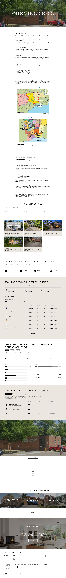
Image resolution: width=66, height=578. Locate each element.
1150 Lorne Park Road (12, 308)
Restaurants (10, 301)
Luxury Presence (25, 573)
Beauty (23, 301)
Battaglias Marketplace (12, 307)
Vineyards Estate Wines (12, 311)
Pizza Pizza (10, 319)
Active (19, 301)
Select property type (7, 211)
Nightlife (27, 301)
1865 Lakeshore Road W (12, 312)
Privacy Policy (50, 573)
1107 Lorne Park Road (12, 328)
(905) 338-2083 (50, 556)
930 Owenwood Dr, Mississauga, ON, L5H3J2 (15, 405)
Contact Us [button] (33, 540)
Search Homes (33, 457)
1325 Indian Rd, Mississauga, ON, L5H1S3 (14, 409)
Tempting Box (11, 316)
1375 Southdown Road (12, 320)
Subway (10, 323)
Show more (33, 333)
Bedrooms (45, 211)
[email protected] (21, 148)
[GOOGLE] (62, 574)
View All (33, 512)
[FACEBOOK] (60, 574)
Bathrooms (25, 211)
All (6, 301)
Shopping (15, 301)
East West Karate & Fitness (13, 327)
